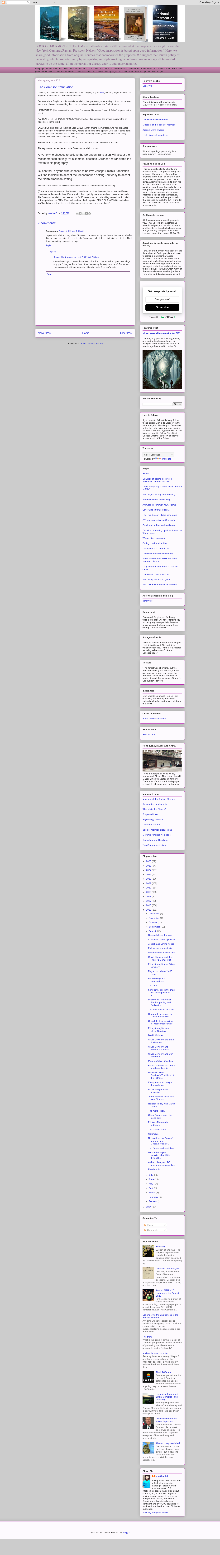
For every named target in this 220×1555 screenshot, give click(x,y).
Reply (48, 245)
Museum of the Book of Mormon (159, 124)
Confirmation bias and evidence (159, 525)
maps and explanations (154, 718)
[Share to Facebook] (86, 213)
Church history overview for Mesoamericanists (160, 1022)
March (152, 1192)
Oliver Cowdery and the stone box (160, 1116)
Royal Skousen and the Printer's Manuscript (160, 958)
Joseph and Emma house (161, 944)
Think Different (163, 1372)
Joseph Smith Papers (153, 130)
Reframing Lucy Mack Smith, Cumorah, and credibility (167, 1397)
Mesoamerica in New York (161, 952)
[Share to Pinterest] (89, 213)
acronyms (148, 600)
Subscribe (162, 307)
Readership (154, 1169)
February (154, 1197)
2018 (149, 896)
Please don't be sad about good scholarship (161, 1066)
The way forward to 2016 (161, 1009)
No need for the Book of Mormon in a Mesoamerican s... (160, 1141)
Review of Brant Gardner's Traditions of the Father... (161, 1075)
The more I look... (157, 1110)
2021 (149, 883)
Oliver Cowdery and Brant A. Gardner (161, 1041)
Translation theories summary (158, 553)
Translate (166, 458)
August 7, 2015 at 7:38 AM (86, 257)
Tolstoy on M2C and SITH (156, 548)
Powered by (154, 317)
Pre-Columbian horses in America (160, 584)
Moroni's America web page (157, 834)
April (151, 1188)
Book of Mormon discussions (157, 829)
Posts (149, 1225)
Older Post (126, 333)
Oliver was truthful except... (156, 509)
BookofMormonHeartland (155, 840)
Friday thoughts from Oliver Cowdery (158, 1029)
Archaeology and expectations (156, 979)
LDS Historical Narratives (155, 135)
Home (85, 333)
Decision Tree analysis (167, 1268)
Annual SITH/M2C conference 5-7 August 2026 (167, 1293)
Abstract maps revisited (168, 1443)
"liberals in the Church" (154, 809)
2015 (149, 909)
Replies (52, 251)
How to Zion (149, 734)
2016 (149, 905)
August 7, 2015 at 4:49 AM (71, 231)
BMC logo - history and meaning (159, 494)
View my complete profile (155, 1512)
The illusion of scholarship (156, 574)
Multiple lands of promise (155, 1353)
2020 (149, 887)
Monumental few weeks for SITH (162, 333)
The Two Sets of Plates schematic (160, 515)
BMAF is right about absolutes (158, 1091)
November (154, 918)
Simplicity (160, 1246)
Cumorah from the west (160, 935)
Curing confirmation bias (155, 543)
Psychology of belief (153, 819)
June (151, 1179)
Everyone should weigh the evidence (160, 1083)
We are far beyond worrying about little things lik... (159, 1155)
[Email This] (77, 213)
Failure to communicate (160, 948)
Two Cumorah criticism (154, 845)
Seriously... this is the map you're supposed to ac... (161, 992)
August (153, 931)
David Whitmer (155, 1035)
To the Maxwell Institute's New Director (161, 1098)
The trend (153, 985)
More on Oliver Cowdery (160, 1061)
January (153, 1201)
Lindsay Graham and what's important (166, 1420)
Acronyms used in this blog (156, 499)
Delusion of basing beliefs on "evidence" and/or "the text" (157, 480)
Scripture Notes (150, 814)
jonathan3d (161, 1476)
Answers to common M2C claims (159, 504)
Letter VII (147, 86)
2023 (149, 874)
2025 (149, 865)
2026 (149, 861)
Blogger (126, 1532)
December (154, 913)
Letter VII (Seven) (152, 824)
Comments (152, 1230)
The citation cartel (157, 1129)
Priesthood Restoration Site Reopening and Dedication (160, 1002)
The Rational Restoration (155, 119)
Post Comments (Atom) (92, 343)
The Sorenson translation (161, 1148)
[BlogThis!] (80, 213)
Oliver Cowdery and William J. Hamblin (158, 1048)
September (155, 926)
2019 (149, 892)
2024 (149, 870)
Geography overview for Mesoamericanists (160, 1015)
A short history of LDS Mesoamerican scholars (161, 1163)
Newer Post (44, 333)
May (151, 1183)
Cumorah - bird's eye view (161, 939)
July (151, 1175)
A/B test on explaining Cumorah (159, 520)
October (153, 922)
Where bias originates (154, 538)
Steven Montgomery (63, 257)
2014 (149, 1207)
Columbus (153, 1134)
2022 (149, 879)
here (102, 92)
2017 (149, 901)
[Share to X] (83, 213)
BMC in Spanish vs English (156, 579)
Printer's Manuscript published (158, 1123)
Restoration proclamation (155, 804)
